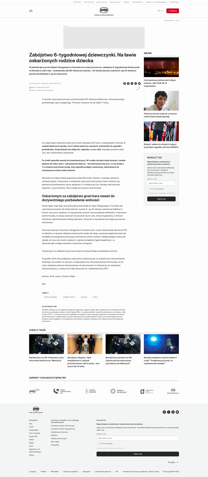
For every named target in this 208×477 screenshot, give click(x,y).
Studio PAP (33, 436)
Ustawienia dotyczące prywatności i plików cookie (141, 471)
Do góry (171, 462)
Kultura (31, 440)
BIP (117, 471)
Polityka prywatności (70, 471)
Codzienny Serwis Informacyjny (63, 426)
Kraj (177, 20)
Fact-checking (34, 433)
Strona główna (169, 20)
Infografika (55, 445)
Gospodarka (33, 430)
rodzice (95, 297)
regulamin (160, 189)
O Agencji (173, 11)
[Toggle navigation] (31, 11)
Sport (31, 446)
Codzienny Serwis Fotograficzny (63, 429)
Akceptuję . (157, 189)
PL (159, 11)
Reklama (54, 435)
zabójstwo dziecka (69, 297)
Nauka (31, 443)
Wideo (31, 455)
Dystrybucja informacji (59, 432)
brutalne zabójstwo (50, 297)
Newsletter (55, 471)
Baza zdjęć (55, 442)
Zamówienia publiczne (103, 471)
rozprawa (84, 297)
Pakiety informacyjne (59, 438)
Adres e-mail (152, 179)
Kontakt (43, 471)
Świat (31, 427)
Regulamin (86, 471)
